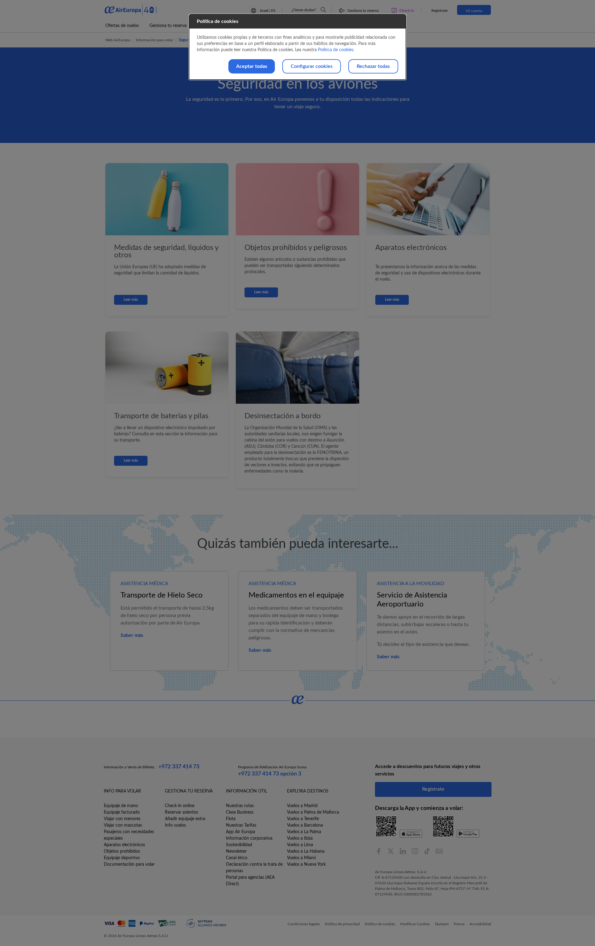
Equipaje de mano (121, 806)
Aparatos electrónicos (124, 845)
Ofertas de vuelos (122, 26)
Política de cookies (335, 50)
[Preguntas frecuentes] (323, 10)
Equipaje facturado (122, 812)
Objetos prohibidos (122, 851)
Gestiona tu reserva (168, 26)
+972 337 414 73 (178, 767)
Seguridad (187, 40)
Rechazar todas (373, 66)
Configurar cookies (312, 66)
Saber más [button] (132, 635)
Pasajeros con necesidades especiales (129, 835)
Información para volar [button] (154, 40)
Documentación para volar (129, 864)
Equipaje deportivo (122, 858)
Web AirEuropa (117, 40)
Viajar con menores (122, 819)
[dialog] (297, 47)
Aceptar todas (251, 66)
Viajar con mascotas (123, 825)
